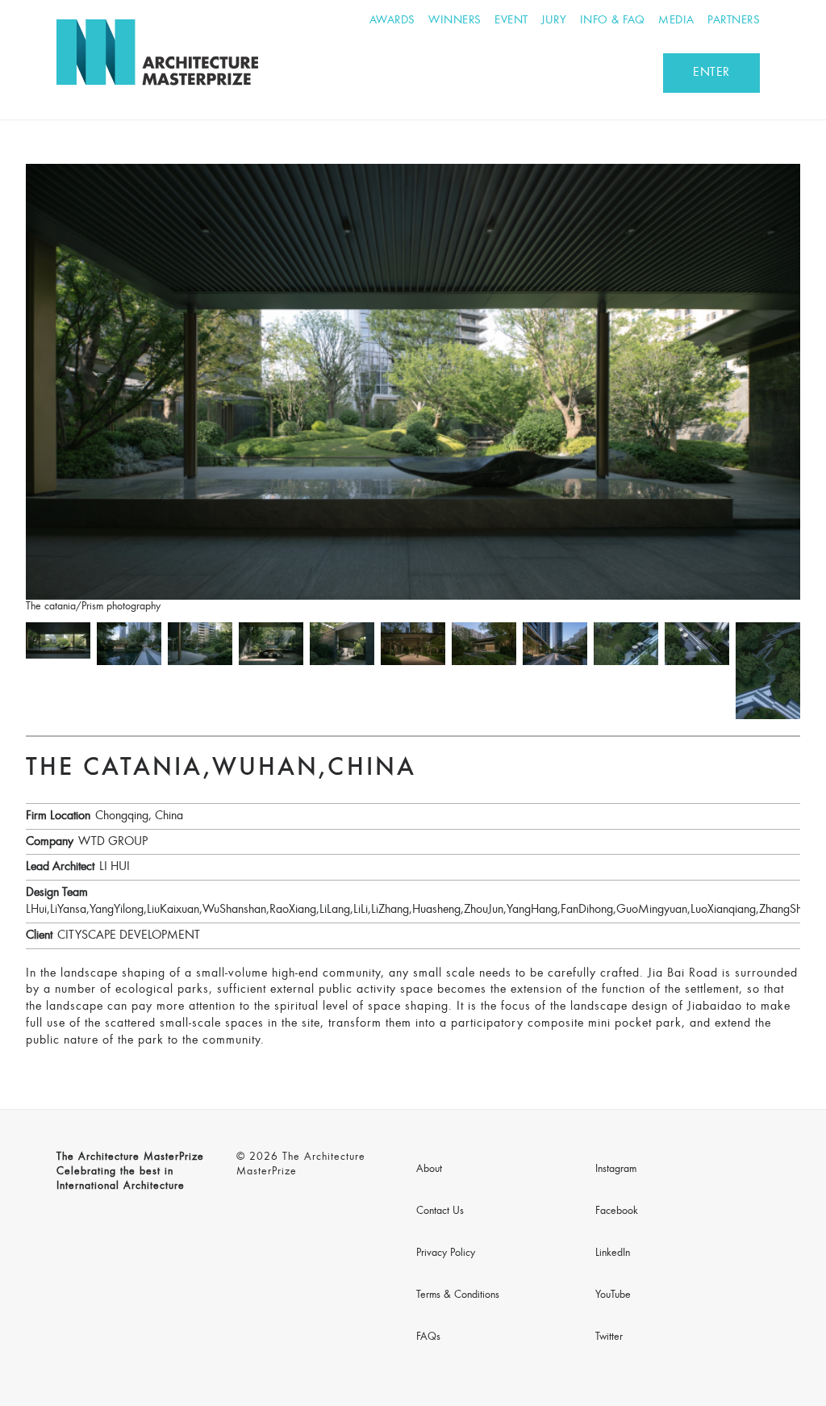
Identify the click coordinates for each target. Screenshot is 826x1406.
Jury (553, 21)
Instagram (615, 1169)
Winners (455, 21)
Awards (392, 21)
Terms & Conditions (457, 1295)
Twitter (609, 1337)
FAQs (428, 1337)
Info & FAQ (612, 21)
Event (511, 21)
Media (676, 21)
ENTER (711, 72)
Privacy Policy (445, 1253)
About (429, 1169)
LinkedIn (612, 1253)
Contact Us (440, 1211)
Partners (733, 21)
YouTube (613, 1295)
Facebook (616, 1211)
